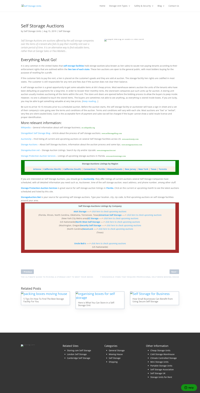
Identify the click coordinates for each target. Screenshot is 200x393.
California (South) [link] (72, 169)
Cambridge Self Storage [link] (78, 358)
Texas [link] (153, 169)
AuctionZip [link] (26, 138)
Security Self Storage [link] (90, 225)
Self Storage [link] (64, 31)
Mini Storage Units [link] (159, 361)
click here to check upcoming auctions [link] (109, 211)
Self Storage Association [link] (162, 369)
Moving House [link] (116, 354)
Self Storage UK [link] (157, 373)
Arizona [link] (37, 169)
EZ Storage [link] (93, 218)
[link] (31, 5)
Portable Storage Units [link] (161, 365)
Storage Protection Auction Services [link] (38, 156)
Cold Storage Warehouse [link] (162, 354)
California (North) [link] (52, 169)
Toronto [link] (163, 169)
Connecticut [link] (89, 169)
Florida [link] (101, 169)
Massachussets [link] (114, 169)
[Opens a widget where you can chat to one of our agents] (189, 388)
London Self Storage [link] (77, 354)
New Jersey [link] (130, 169)
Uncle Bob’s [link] (80, 243)
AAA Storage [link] (80, 211)
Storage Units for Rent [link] (161, 377)
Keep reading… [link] (90, 101)
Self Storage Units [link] (32, 31)
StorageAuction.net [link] (30, 150)
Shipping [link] (113, 361)
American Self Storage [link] (110, 215)
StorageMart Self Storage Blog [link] (35, 133)
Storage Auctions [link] (29, 144)
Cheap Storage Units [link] (160, 350)
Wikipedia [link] (26, 127)
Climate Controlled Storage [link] (163, 358)
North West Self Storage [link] (88, 221)
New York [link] (143, 169)
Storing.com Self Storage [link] (79, 350)
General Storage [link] (117, 350)
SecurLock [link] (88, 229)
